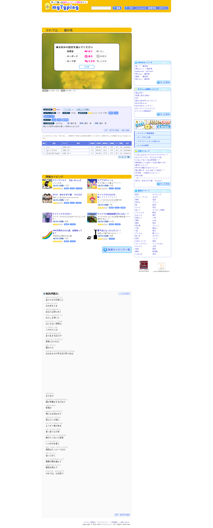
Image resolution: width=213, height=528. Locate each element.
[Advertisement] (106, 19)
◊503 (136, 98)
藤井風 (65, 120)
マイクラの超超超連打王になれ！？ (113, 214)
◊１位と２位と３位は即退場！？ (147, 160)
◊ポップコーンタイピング (145, 108)
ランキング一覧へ (125, 157)
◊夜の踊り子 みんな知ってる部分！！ (150, 170)
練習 (137, 251)
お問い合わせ (124, 522)
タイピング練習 (158, 210)
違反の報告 (126, 130)
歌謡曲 (155, 251)
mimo (58, 109)
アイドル (138, 233)
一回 (154, 218)
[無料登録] (152, 124)
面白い (155, 228)
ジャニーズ (139, 213)
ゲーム (137, 207)
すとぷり (138, 246)
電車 (137, 220)
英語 (154, 249)
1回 (136, 231)
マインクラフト (141, 244)
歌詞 (111, 113)
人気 (59, 120)
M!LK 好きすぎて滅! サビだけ (67, 195)
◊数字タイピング (141, 165)
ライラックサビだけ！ (62, 214)
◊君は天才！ (139, 93)
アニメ (155, 202)
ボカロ (155, 197)
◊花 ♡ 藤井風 (141, 66)
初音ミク (138, 218)
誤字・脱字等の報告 (112, 130)
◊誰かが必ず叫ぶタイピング (145, 101)
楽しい (137, 210)
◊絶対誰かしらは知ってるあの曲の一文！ (151, 162)
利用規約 (115, 522)
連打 (154, 215)
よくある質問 (143, 145)
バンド (155, 238)
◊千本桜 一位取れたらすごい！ (147, 173)
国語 (137, 223)
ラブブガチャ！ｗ (105, 180)
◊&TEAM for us (141, 103)
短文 (154, 223)
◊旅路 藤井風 (141, 76)
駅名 (154, 213)
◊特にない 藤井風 (142, 74)
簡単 (137, 200)
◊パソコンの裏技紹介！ (144, 111)
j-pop (54, 120)
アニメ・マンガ (141, 197)
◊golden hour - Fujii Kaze (144, 71)
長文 (154, 207)
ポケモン (155, 236)
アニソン (155, 225)
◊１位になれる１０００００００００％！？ (152, 155)
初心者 (137, 225)
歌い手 (137, 236)
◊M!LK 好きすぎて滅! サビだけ (148, 181)
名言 (154, 254)
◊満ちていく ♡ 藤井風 (143, 69)
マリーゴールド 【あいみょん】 (67, 180)
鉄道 (154, 205)
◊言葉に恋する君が (142, 95)
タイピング (156, 194)
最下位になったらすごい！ (109, 230)
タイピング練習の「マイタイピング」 (96, 522)
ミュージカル (157, 244)
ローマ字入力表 (144, 137)
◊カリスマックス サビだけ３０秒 (148, 157)
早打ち (137, 202)
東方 (154, 231)
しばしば (138, 254)
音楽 (154, 200)
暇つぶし (155, 233)
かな (116, 113)
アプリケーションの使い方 (149, 141)
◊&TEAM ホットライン (144, 106)
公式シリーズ (140, 241)
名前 (137, 249)
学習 (137, 238)
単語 (154, 241)
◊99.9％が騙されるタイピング (146, 168)
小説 (137, 228)
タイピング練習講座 (146, 133)
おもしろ (138, 215)
